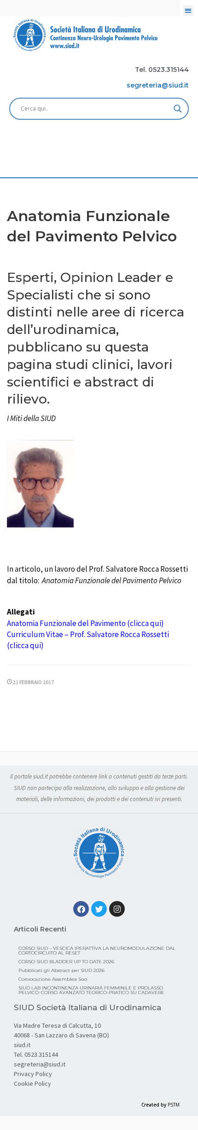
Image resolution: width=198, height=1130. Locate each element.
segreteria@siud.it (39, 1064)
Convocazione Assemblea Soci (52, 979)
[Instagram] (117, 909)
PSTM (174, 1104)
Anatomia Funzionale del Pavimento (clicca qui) (85, 623)
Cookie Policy (32, 1083)
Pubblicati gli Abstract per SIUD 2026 (61, 970)
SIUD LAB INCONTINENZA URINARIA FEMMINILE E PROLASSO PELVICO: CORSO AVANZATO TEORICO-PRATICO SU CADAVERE (91, 990)
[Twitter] (99, 909)
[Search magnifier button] (177, 108)
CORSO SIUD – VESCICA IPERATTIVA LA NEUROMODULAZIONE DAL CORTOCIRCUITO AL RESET (96, 950)
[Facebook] (81, 909)
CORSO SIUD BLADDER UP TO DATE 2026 (66, 962)
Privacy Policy (33, 1074)
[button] (188, 10)
